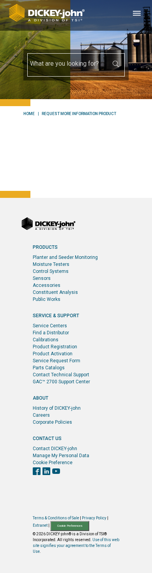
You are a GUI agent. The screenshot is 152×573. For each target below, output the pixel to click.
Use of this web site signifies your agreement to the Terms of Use (76, 546)
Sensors (42, 278)
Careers (41, 415)
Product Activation (52, 353)
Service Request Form (56, 360)
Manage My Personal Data (61, 455)
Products (45, 247)
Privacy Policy (94, 518)
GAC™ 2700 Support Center (61, 381)
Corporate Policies (52, 422)
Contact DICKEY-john (55, 448)
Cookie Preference (52, 462)
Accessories (46, 285)
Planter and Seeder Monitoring (65, 257)
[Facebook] (37, 472)
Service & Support (56, 315)
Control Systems (51, 271)
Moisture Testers (51, 264)
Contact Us (47, 438)
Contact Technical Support (61, 374)
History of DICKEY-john (57, 408)
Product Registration (55, 346)
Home (29, 114)
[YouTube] (56, 472)
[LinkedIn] (46, 472)
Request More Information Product (79, 114)
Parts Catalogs (49, 367)
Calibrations (45, 339)
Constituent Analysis (55, 292)
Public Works (46, 299)
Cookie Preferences (69, 526)
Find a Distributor (51, 332)
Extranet (40, 525)
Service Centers (50, 325)
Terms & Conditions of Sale (56, 518)
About (40, 398)
